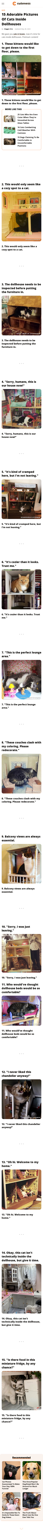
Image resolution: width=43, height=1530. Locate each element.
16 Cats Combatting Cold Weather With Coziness (27, 130)
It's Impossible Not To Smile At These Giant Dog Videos (11, 1515)
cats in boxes (19, 34)
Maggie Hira (8, 29)
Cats (3, 10)
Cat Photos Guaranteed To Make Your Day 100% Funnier (11, 1485)
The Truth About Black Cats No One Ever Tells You (30, 1515)
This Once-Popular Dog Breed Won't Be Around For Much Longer (31, 1485)
